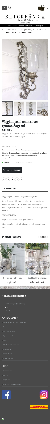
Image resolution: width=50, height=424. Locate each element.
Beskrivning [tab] (11, 188)
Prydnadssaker (8, 327)
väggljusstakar (7, 158)
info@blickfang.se (10, 311)
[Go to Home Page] (2, 30)
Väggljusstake (31, 150)
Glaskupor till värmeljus (11, 345)
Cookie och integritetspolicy (12, 384)
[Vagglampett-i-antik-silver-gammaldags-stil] (25, 69)
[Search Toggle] (10, 7)
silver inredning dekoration (26, 155)
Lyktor (5, 340)
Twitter (8, 179)
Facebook (4, 179)
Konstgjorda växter (9, 331)
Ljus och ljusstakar (18, 150)
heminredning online (17, 153)
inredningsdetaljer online (36, 153)
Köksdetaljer (7, 354)
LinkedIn (13, 179)
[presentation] (5, 70)
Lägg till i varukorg (13, 170)
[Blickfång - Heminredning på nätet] (25, 19)
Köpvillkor (6, 380)
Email (21, 179)
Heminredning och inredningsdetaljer (15, 322)
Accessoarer (7, 349)
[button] (39, 237)
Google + (17, 179)
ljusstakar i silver (8, 155)
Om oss (5, 375)
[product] (12, 259)
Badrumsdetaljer (8, 358)
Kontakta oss (7, 371)
